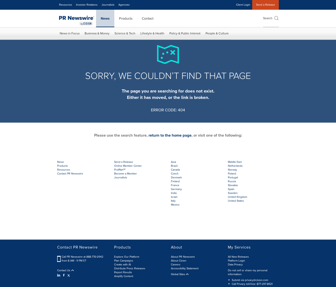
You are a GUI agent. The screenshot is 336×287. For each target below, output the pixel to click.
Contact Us (64, 270)
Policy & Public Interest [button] (184, 33)
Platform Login (236, 261)
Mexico (175, 205)
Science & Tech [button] (125, 33)
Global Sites (178, 274)
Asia (173, 162)
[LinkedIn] (59, 275)
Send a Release (265, 5)
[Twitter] (68, 275)
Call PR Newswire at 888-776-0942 (82, 257)
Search (267, 18)
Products (125, 18)
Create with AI (122, 265)
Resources (65, 5)
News (105, 18)
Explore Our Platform (126, 257)
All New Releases (238, 257)
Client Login (243, 5)
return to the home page (170, 135)
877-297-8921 (265, 284)
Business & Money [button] (97, 33)
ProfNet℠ (119, 170)
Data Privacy (235, 265)
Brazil (174, 166)
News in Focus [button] (70, 33)
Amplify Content (123, 276)
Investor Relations (87, 5)
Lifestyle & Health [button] (152, 33)
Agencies (124, 5)
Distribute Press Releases (129, 268)
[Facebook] (64, 275)
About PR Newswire (183, 257)
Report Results (123, 272)
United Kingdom (237, 197)
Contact (147, 18)
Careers (175, 265)
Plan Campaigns (123, 261)
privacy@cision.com (256, 280)
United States (236, 201)
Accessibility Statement (185, 268)
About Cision (178, 261)
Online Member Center (128, 166)
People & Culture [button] (217, 33)
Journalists (108, 5)
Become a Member (125, 174)
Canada (175, 170)
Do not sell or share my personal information (247, 272)
